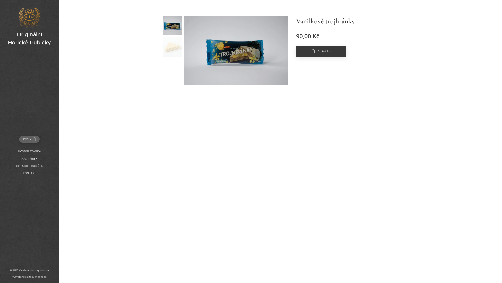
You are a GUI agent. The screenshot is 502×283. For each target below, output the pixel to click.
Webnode (40, 276)
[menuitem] (29, 151)
